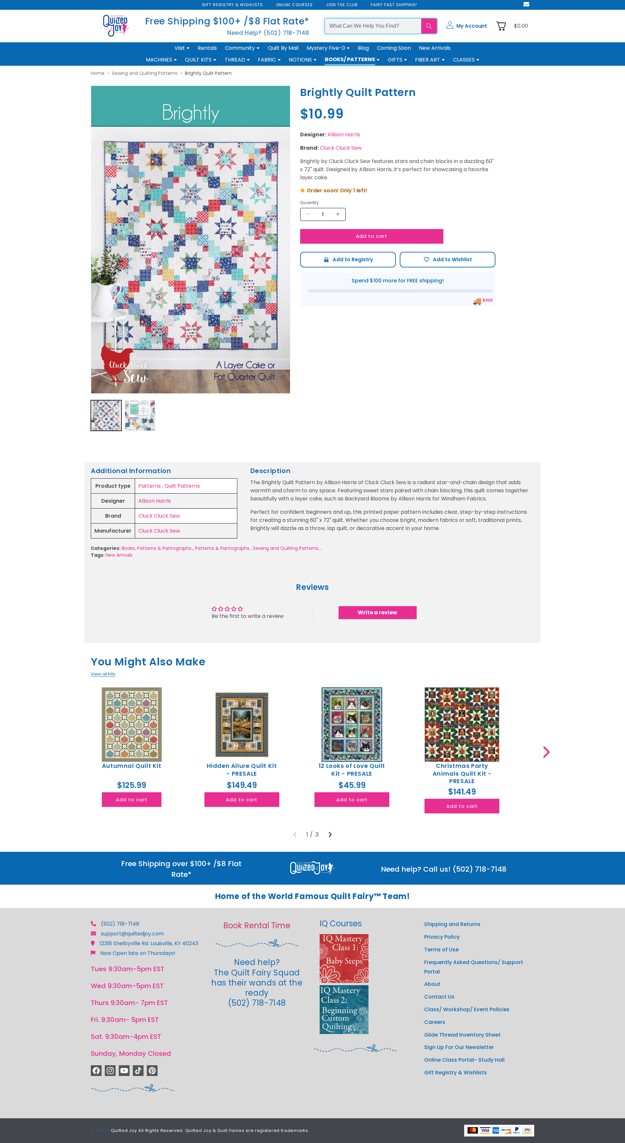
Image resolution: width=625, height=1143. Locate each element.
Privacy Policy (442, 936)
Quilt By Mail (283, 48)
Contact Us (439, 996)
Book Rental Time (256, 925)
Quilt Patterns (182, 486)
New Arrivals (435, 48)
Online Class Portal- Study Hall (464, 1059)
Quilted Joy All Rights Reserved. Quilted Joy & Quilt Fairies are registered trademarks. (210, 1130)
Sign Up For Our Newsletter (459, 1047)
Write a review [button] (377, 612)
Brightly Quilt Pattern (208, 73)
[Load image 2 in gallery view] (140, 415)
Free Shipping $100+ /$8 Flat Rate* (227, 21)
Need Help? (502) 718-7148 (268, 33)
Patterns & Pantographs (222, 548)
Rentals (207, 48)
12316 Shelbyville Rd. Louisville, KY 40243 (149, 943)
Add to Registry (348, 259)
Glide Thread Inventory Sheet (462, 1034)
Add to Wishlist (447, 259)
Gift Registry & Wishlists (455, 1072)
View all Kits (103, 674)
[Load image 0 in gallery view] (106, 415)
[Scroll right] (546, 752)
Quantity (309, 202)
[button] (466, 26)
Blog (363, 48)
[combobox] (373, 26)
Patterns (149, 486)
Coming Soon (394, 48)
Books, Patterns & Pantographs (156, 548)
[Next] (330, 834)
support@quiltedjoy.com (132, 933)
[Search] (429, 26)
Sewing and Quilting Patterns (144, 73)
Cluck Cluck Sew (341, 148)
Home (97, 73)
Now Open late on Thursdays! (137, 953)
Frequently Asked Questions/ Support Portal (473, 966)
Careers (434, 1022)
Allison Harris (343, 134)
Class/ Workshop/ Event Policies (466, 1009)
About (432, 984)
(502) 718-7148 (120, 924)
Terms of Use (441, 949)
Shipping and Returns (452, 924)
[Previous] (295, 834)
